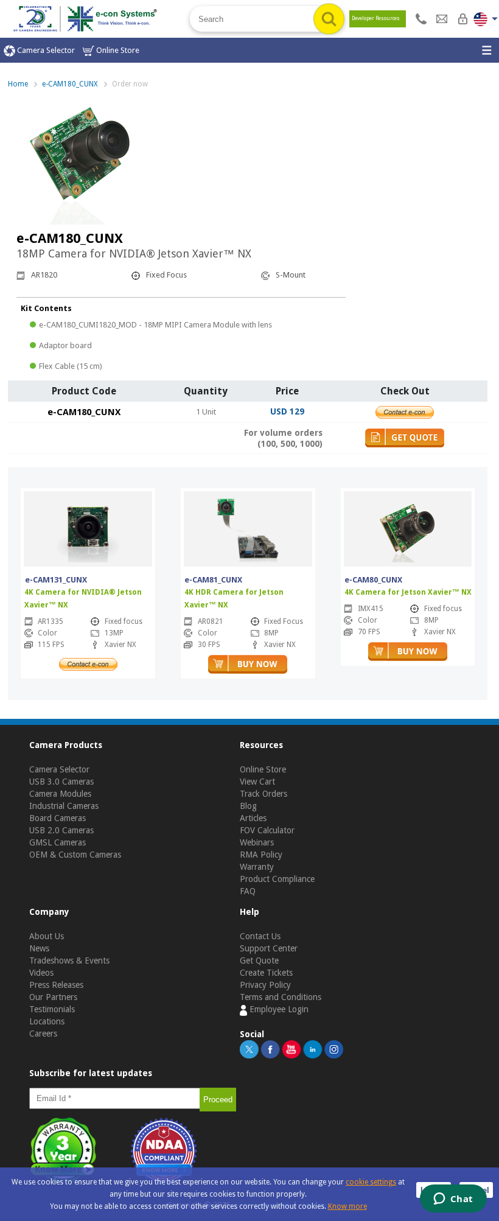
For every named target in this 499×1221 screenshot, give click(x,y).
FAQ (248, 891)
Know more (347, 1206)
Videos (41, 973)
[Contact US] (421, 18)
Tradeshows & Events (69, 960)
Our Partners (53, 997)
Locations (47, 1021)
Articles (253, 818)
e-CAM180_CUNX (70, 84)
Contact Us (260, 936)
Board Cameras (57, 818)
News (39, 948)
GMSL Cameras (57, 842)
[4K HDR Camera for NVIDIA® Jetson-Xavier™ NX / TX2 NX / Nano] (247, 528)
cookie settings (371, 1182)
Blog (248, 806)
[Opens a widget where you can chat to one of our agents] (453, 1199)
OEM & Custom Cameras (75, 854)
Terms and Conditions (280, 997)
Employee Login (278, 1009)
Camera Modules (60, 794)
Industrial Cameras (64, 806)
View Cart (257, 781)
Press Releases (56, 985)
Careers (43, 1033)
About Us (46, 936)
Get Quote (259, 960)
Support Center (269, 948)
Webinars (257, 842)
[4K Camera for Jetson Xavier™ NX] (407, 528)
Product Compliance (277, 879)
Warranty (257, 867)
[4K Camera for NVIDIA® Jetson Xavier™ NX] (88, 528)
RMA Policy (261, 854)
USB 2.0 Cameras (61, 830)
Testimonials (52, 1009)
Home (18, 84)
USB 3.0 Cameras (61, 781)
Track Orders (263, 794)
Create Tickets (266, 973)
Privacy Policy (265, 985)
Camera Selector (45, 50)
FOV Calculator (267, 830)
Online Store (116, 50)
